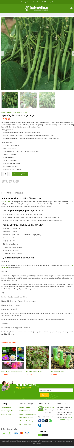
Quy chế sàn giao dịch (7, 411)
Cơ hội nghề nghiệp (6, 407)
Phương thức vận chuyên (26, 417)
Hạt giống (9, 112)
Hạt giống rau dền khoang (34, 371)
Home (3, 112)
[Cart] (71, 8)
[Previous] (5, 53)
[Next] (70, 53)
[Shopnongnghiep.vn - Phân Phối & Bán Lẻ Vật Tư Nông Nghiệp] (37, 8)
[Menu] (2, 8)
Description (6, 193)
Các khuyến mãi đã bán (7, 414)
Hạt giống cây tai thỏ (57, 371)
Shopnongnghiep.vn (23, 441)
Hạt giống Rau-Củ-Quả (20, 112)
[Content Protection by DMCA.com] (43, 435)
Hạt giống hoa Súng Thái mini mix (11, 371)
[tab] (6, 193)
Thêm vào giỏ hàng (20, 174)
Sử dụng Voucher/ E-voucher (27, 414)
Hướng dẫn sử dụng (25, 424)
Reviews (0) (19, 193)
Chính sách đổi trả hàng (26, 421)
